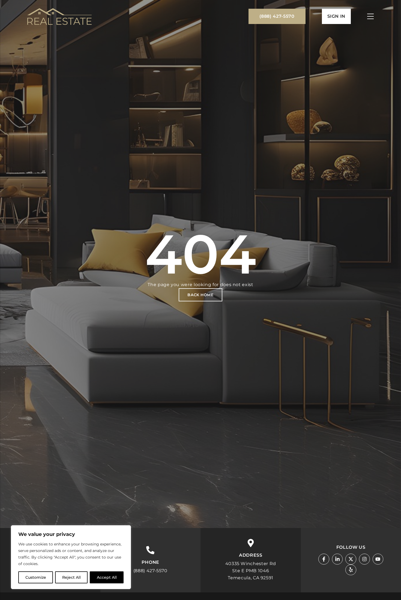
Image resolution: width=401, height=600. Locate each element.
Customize (35, 577)
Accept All (107, 577)
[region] (71, 557)
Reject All (71, 577)
